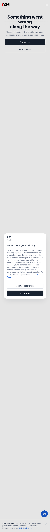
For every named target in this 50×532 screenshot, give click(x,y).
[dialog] (25, 266)
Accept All (25, 293)
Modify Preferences (25, 286)
